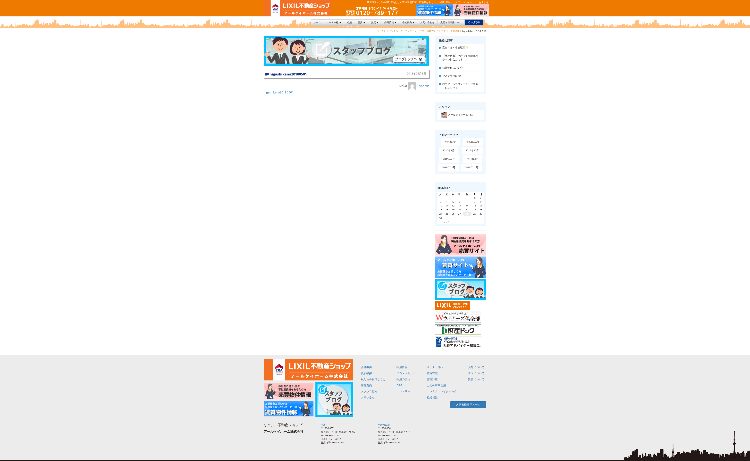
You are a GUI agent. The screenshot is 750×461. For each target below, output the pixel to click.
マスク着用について (453, 75)
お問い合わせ (427, 22)
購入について (476, 373)
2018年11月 (471, 167)
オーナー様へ (435, 367)
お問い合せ (368, 397)
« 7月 (447, 222)
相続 (349, 22)
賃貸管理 (432, 373)
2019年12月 (472, 150)
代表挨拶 (366, 373)
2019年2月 (449, 159)
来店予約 (475, 22)
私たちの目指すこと (373, 379)
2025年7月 (450, 142)
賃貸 (360, 22)
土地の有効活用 (436, 385)
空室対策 (432, 379)
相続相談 (432, 397)
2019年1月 (473, 159)
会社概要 (366, 367)
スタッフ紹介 (369, 391)
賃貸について (476, 379)
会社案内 (407, 22)
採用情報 (389, 22)
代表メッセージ (406, 373)
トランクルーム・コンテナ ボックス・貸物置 (410, 31)
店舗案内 (366, 385)
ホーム (317, 22)
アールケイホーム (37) (460, 114)
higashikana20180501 (279, 92)
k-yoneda (423, 86)
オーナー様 (333, 22)
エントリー (403, 391)
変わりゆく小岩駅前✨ (455, 47)
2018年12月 (448, 167)
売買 (373, 22)
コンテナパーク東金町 (448, 31)
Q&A (399, 385)
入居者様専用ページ (451, 22)
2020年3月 (448, 150)
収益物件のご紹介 (452, 67)
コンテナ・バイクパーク (442, 391)
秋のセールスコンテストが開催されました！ (460, 86)
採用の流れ (403, 379)
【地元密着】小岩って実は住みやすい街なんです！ (460, 57)
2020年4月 (473, 142)
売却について (476, 367)
